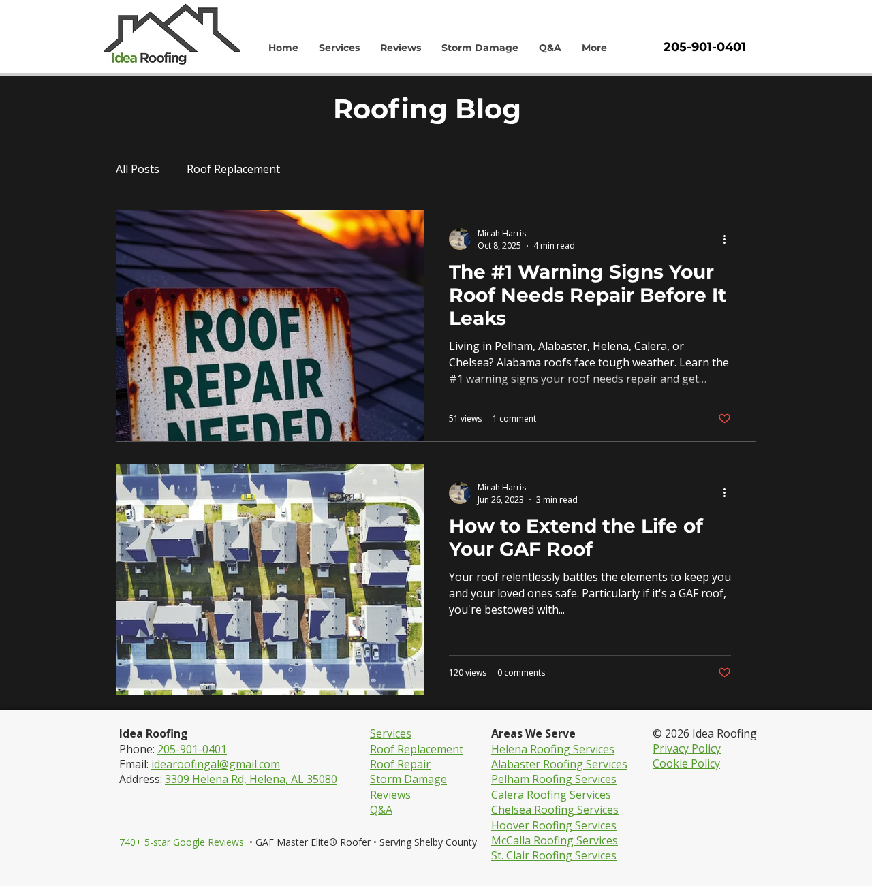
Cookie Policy (686, 763)
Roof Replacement (233, 168)
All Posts (137, 168)
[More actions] (729, 239)
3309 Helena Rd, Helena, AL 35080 (251, 779)
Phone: (138, 749)
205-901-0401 (192, 749)
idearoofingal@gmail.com (215, 764)
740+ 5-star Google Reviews (181, 842)
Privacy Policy (687, 748)
